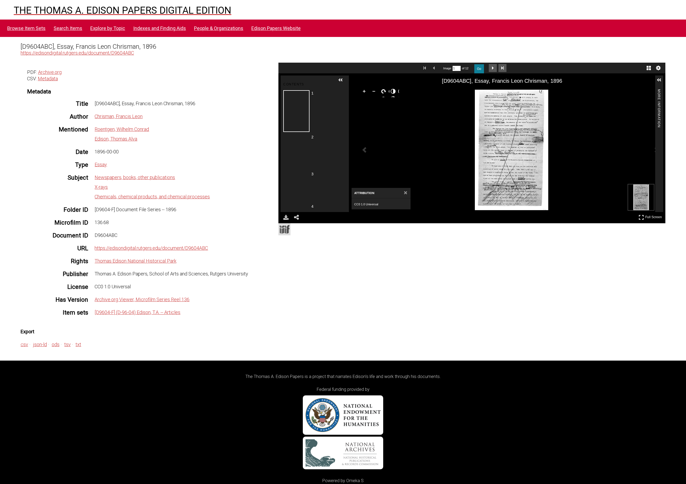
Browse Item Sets (26, 28)
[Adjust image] (394, 92)
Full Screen (654, 216)
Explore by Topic (107, 28)
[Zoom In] (365, 92)
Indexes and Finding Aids (159, 28)
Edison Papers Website (276, 28)
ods (55, 344)
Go (479, 69)
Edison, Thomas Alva (116, 139)
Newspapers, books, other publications (135, 177)
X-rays (101, 187)
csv (24, 344)
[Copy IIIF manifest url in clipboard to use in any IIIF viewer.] (284, 229)
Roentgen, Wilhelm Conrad (122, 129)
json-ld (40, 344)
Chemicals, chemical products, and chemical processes (152, 196)
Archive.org (50, 72)
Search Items (68, 28)
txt (78, 344)
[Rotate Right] (384, 92)
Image (447, 68)
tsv (67, 344)
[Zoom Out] (375, 92)
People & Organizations (218, 28)
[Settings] (658, 68)
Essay (101, 164)
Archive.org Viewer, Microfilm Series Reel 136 (142, 299)
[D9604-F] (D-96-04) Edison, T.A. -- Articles (137, 312)
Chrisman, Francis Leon (119, 116)
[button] (343, 82)
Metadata (48, 78)
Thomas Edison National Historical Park (135, 261)
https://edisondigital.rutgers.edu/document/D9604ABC (77, 53)
